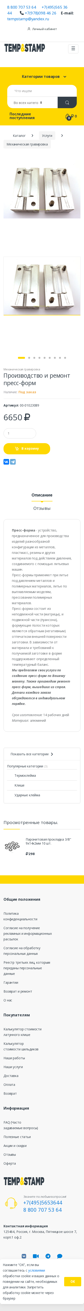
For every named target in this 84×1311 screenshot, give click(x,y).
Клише (19, 785)
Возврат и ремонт (18, 991)
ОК (72, 1281)
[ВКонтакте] (6, 462)
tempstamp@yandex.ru (28, 18)
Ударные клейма (27, 795)
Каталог (19, 135)
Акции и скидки (15, 1145)
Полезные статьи (17, 1137)
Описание (42, 495)
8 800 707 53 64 (21, 7)
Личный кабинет (44, 29)
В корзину (30, 448)
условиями (36, 1270)
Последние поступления (22, 115)
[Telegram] (13, 462)
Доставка (11, 1075)
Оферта (10, 1163)
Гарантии (11, 982)
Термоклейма (25, 775)
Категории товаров (41, 76)
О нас (8, 1000)
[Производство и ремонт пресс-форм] (42, 189)
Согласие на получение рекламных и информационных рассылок (28, 933)
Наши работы (14, 1058)
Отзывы (41, 508)
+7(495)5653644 (42, 1202)
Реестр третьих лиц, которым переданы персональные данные (27, 968)
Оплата (9, 1084)
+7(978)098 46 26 (40, 13)
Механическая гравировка (22, 369)
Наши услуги (13, 1067)
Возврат (10, 1093)
